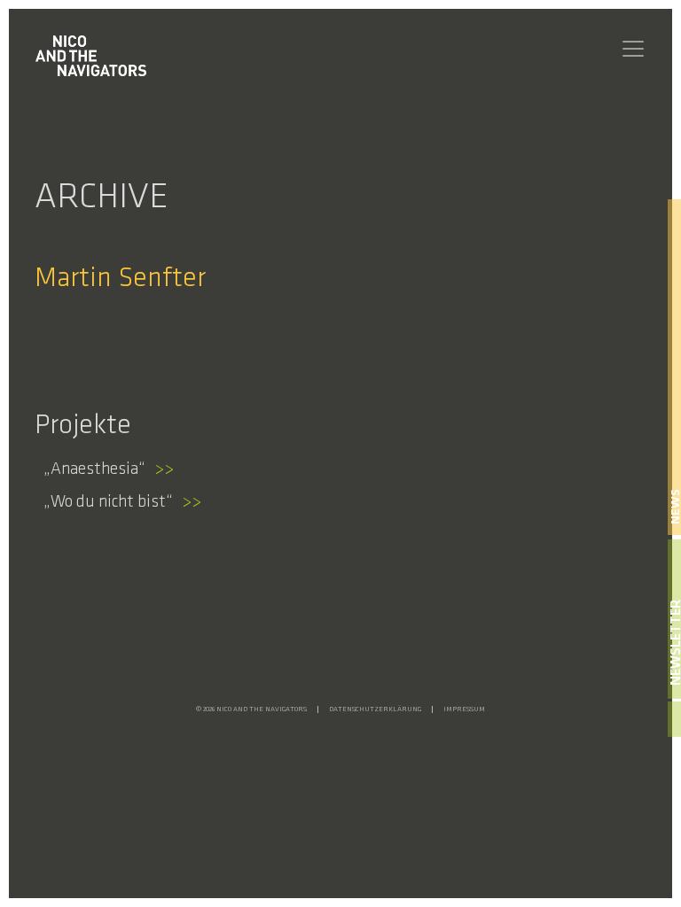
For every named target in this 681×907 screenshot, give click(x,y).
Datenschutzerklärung (375, 709)
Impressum (464, 709)
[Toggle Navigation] (633, 48)
